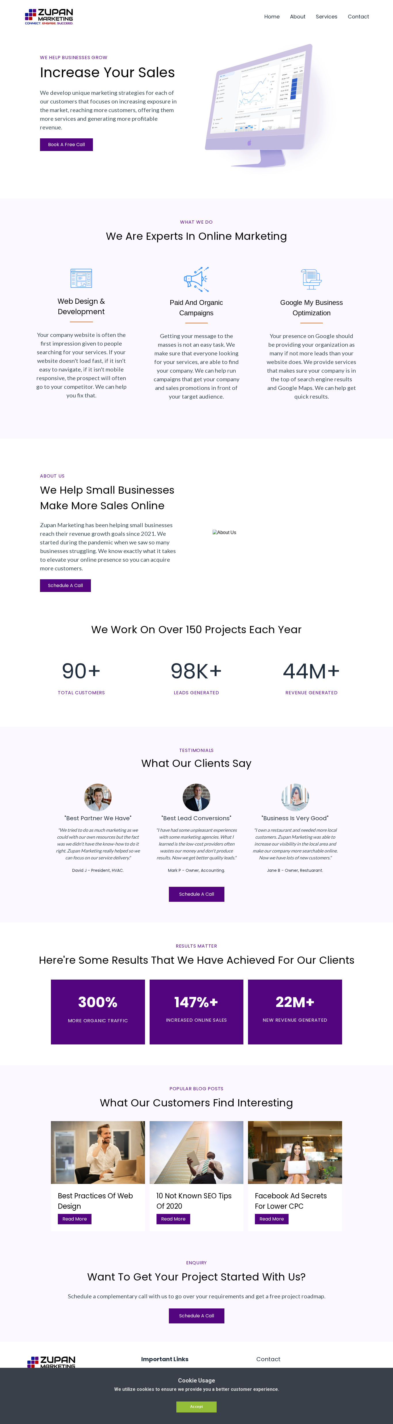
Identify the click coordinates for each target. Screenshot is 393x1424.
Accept (196, 1407)
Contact (358, 17)
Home (272, 17)
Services (326, 17)
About (298, 17)
